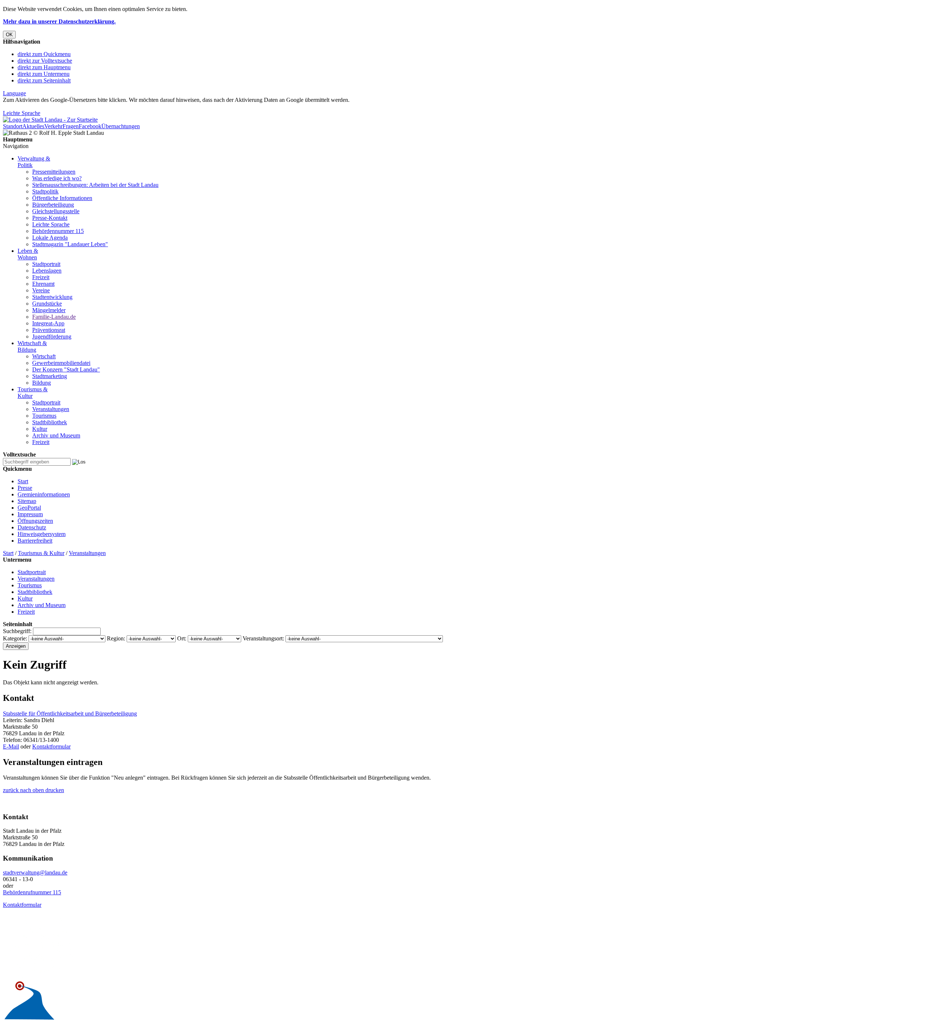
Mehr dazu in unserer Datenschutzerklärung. (59, 21)
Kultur (39, 429)
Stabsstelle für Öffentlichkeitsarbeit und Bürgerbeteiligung (70, 713)
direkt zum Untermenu (44, 74)
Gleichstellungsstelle (55, 211)
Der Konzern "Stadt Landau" (66, 369)
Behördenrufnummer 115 (32, 892)
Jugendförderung (51, 336)
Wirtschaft (44, 356)
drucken (54, 790)
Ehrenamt (43, 284)
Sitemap (27, 501)
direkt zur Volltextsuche (45, 61)
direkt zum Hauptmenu (44, 67)
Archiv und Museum (56, 435)
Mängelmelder (49, 310)
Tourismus (44, 416)
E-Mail (11, 746)
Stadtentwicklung (52, 297)
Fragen (71, 126)
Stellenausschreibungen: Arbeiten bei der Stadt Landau (95, 185)
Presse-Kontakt (49, 218)
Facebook (90, 126)
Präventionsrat (48, 330)
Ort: (181, 638)
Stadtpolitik (45, 191)
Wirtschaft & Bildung (32, 346)
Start (23, 481)
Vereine (41, 290)
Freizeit (40, 277)
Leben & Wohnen (28, 254)
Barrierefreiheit (35, 540)
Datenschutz (32, 527)
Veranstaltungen (50, 409)
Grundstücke (47, 303)
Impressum (30, 514)
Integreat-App (48, 323)
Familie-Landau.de (54, 317)
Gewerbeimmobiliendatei (61, 363)
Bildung (41, 383)
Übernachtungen (120, 126)
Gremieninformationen (44, 494)
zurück (11, 790)
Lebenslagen (46, 270)
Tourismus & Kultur (41, 553)
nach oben (31, 790)
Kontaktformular (51, 746)
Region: (116, 638)
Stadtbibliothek (49, 422)
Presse (25, 488)
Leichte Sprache (21, 113)
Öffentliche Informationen (62, 198)
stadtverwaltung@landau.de (35, 872)
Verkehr (53, 126)
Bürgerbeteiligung (53, 205)
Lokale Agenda (50, 237)
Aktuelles (33, 126)
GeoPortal (29, 507)
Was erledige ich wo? (57, 178)
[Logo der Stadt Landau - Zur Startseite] (50, 120)
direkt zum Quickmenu (44, 54)
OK (9, 34)
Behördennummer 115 (58, 231)
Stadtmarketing (49, 376)
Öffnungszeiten (35, 521)
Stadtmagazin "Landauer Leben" (70, 244)
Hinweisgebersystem (42, 534)
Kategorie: (15, 638)
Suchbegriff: (17, 631)
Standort (12, 126)
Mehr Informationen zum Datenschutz (47, 106)
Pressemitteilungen (53, 172)
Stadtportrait (46, 264)
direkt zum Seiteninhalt (44, 80)
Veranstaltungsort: (263, 638)
